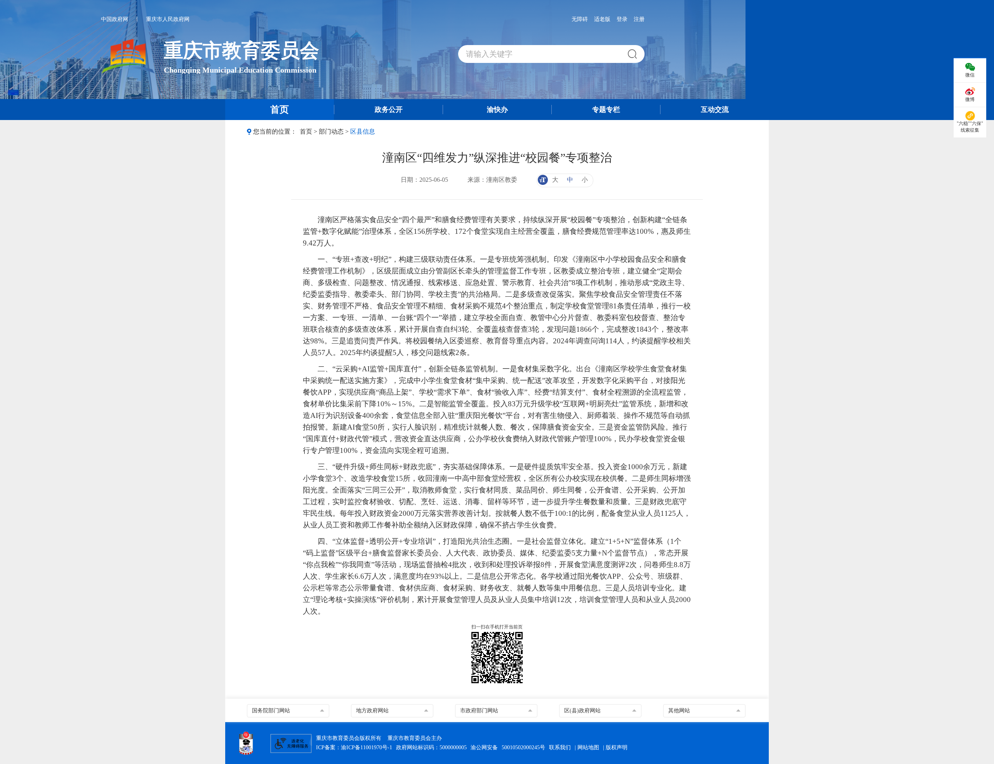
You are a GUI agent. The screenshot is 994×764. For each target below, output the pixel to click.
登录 (622, 19)
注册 (639, 19)
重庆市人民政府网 (167, 19)
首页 (306, 131)
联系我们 (560, 747)
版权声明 (616, 747)
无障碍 (580, 19)
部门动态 (331, 131)
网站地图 (588, 747)
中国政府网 (114, 19)
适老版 (602, 19)
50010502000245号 (523, 747)
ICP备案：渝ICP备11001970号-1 (354, 747)
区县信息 (362, 131)
